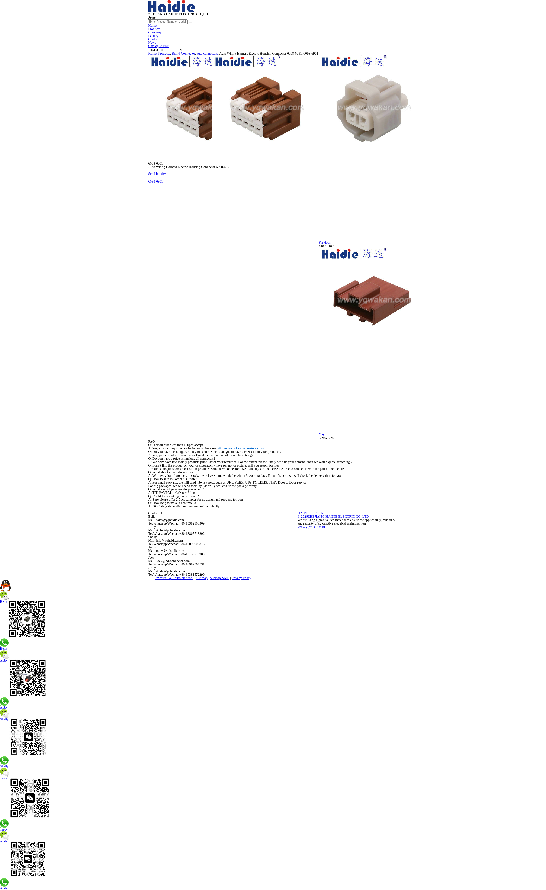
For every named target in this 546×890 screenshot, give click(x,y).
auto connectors (207, 53)
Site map (202, 578)
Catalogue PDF (158, 46)
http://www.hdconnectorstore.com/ (240, 448)
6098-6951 (155, 181)
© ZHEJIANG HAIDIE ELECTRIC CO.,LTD (333, 516)
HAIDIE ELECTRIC (312, 513)
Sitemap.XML (219, 578)
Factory (153, 36)
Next (322, 434)
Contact (153, 39)
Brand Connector (183, 53)
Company (154, 32)
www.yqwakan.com (311, 527)
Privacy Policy (241, 578)
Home (152, 25)
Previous (325, 242)
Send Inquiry (157, 173)
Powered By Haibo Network (174, 578)
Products (154, 29)
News (152, 42)
